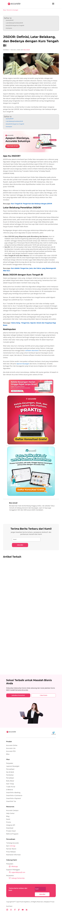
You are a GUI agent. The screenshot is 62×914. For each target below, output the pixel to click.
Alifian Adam (10, 588)
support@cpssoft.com (18, 872)
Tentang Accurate (12, 843)
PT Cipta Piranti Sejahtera (22, 902)
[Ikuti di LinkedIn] (26, 909)
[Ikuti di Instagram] (7, 909)
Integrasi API (10, 825)
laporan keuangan (23, 364)
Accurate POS (11, 751)
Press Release (11, 852)
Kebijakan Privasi (49, 902)
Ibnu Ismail (26, 50)
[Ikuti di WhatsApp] (11, 909)
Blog (4, 10)
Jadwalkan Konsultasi (18, 695)
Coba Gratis (43, 695)
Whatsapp (14, 866)
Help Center (10, 813)
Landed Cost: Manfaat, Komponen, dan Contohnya (24, 623)
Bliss (7, 754)
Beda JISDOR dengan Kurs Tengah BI (15, 25)
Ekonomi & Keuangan (12, 10)
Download (9, 828)
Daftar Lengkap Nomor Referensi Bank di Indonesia (24, 660)
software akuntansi (32, 350)
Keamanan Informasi (13, 855)
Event (8, 819)
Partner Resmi (11, 849)
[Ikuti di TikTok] (18, 909)
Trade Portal (10, 787)
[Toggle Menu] (53, 3)
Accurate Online (11, 745)
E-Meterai (9, 790)
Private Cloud (11, 831)
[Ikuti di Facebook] (15, 909)
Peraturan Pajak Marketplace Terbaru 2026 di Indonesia (26, 585)
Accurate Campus (12, 810)
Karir (10, 846)
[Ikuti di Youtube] (22, 909)
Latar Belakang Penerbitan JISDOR (14, 23)
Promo (8, 822)
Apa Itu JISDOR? (10, 20)
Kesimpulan (9, 28)
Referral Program (12, 834)
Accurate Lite (10, 748)
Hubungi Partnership (18, 878)
